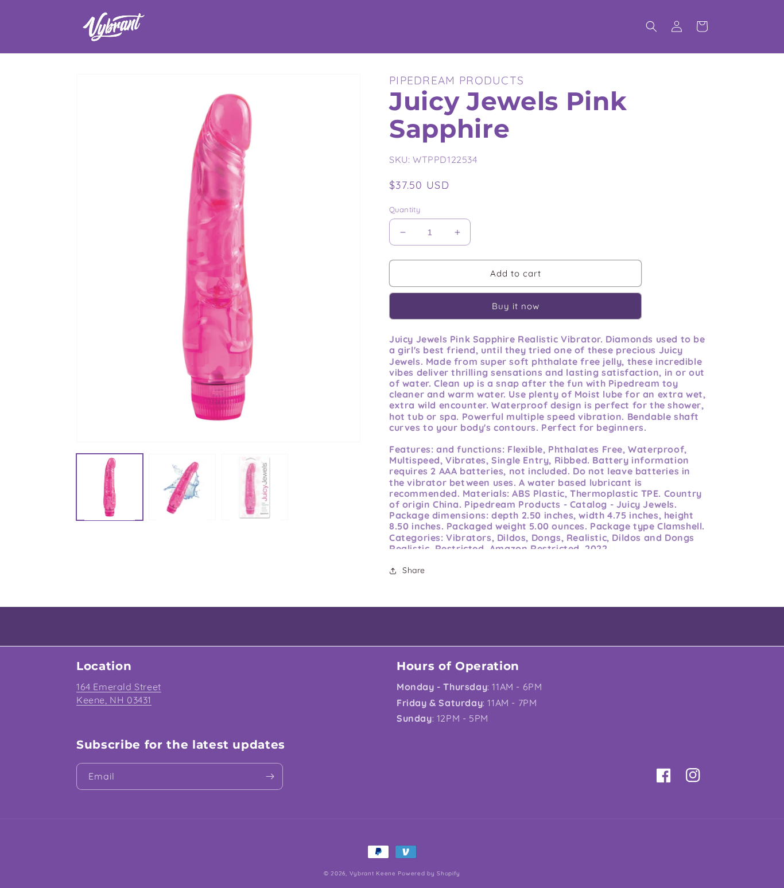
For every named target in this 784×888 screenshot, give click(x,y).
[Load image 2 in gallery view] (182, 487)
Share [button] (413, 570)
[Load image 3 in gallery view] (255, 487)
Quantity (404, 209)
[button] (651, 26)
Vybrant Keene (373, 873)
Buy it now (516, 306)
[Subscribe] (269, 776)
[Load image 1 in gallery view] (109, 487)
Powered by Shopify (429, 873)
